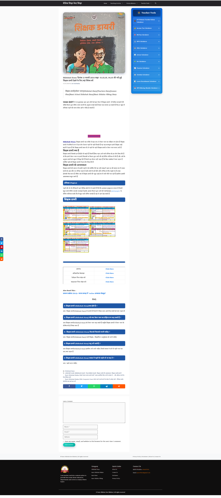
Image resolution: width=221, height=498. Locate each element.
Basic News (94, 475)
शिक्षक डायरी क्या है (116, 373)
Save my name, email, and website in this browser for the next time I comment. (93, 441)
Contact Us (158, 457)
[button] (155, 3)
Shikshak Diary (70, 371)
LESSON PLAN (69, 373)
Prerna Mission (131, 3)
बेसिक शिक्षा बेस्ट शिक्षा (72, 3)
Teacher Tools (145, 3)
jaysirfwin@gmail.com (143, 473)
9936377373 (145, 469)
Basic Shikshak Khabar (98, 472)
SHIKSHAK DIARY (80, 373)
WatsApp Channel (94, 136)
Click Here (110, 269)
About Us (151, 457)
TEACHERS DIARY (91, 373)
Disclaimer (145, 457)
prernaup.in (115, 191)
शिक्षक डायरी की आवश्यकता (104, 373)
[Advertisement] (94, 122)
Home (105, 3)
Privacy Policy (137, 457)
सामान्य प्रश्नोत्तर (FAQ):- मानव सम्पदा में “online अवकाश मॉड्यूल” (84, 293)
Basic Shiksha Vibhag (97, 478)
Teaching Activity (115, 3)
